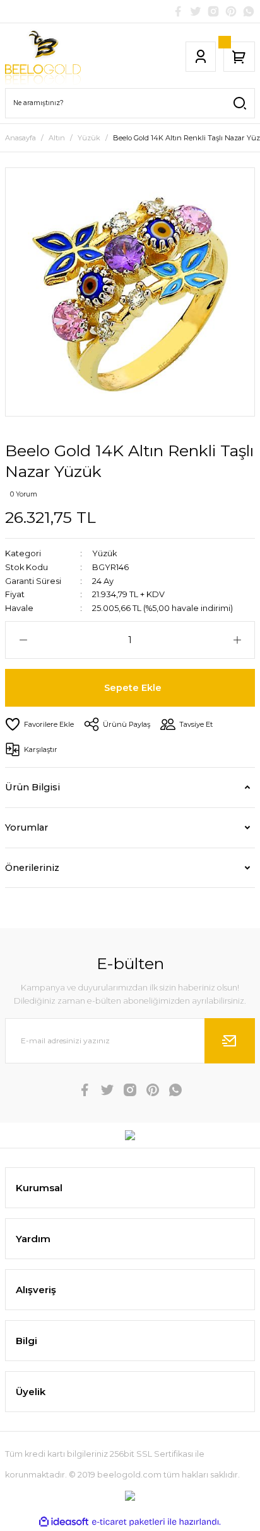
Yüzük (104, 553)
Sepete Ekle (133, 687)
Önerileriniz (32, 867)
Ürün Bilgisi (32, 787)
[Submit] (229, 1040)
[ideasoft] (63, 1522)
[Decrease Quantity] (23, 640)
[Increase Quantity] (237, 640)
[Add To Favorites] (39, 724)
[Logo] (43, 56)
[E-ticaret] (128, 1522)
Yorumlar (26, 827)
